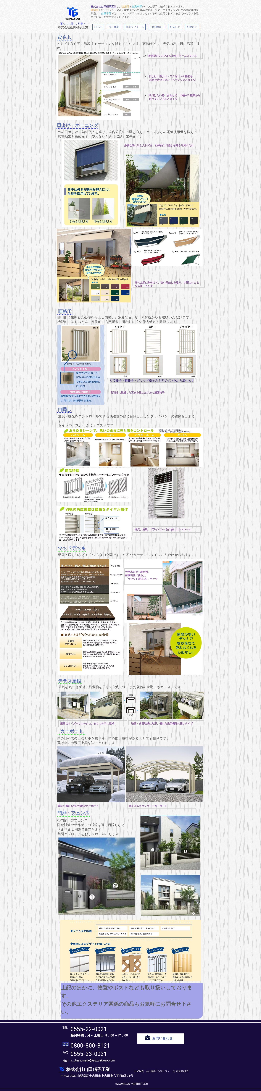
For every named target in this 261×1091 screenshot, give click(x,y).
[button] (135, 27)
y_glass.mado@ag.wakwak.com (93, 1061)
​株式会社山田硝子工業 (73, 27)
